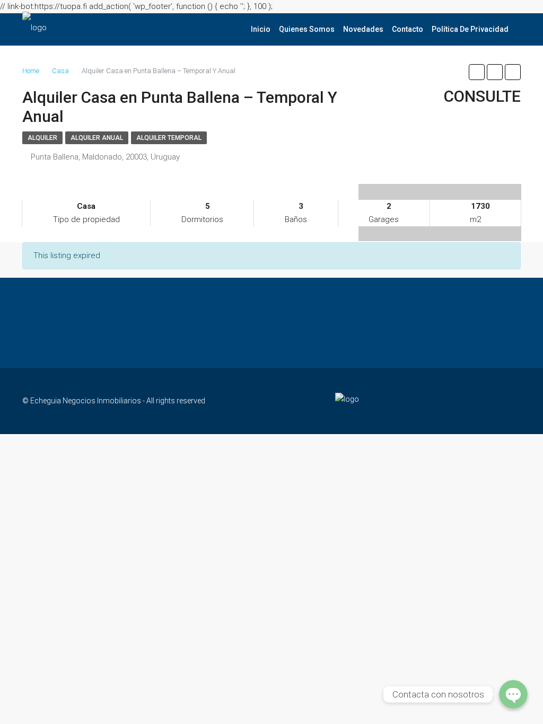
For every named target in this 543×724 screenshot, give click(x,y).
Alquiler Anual (97, 138)
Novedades (363, 29)
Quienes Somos (307, 29)
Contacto (407, 29)
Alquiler (42, 138)
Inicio (260, 29)
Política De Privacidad (470, 29)
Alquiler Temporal (169, 138)
